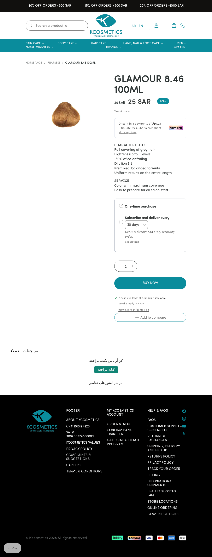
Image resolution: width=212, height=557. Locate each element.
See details (132, 242)
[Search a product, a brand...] (30, 25)
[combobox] (57, 25)
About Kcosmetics (83, 420)
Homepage (34, 63)
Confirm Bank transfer (119, 432)
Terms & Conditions (84, 471)
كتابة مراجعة (106, 369)
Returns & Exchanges (157, 438)
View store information (133, 310)
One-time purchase (140, 206)
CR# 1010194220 (78, 426)
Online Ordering (162, 508)
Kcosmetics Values (83, 442)
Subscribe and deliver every (147, 218)
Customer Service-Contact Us (164, 428)
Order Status (119, 424)
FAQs (151, 420)
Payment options (162, 514)
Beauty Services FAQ (161, 493)
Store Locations (162, 502)
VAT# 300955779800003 (80, 434)
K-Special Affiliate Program (123, 442)
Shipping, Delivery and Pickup (163, 448)
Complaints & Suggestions (78, 457)
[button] (173, 25)
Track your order (163, 469)
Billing (153, 475)
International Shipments (160, 483)
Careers (73, 465)
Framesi (53, 63)
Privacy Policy (79, 449)
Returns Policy (161, 456)
